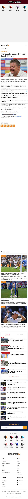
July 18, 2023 (18, 116)
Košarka (18, 463)
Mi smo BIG (23, 491)
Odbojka (18, 467)
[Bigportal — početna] (5, 45)
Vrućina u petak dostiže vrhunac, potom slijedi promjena (16, 355)
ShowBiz (3, 484)
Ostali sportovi (19, 474)
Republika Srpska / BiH (6, 463)
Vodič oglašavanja (10, 493)
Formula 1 (19, 470)
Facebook (21, 480)
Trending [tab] (7, 334)
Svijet (3, 467)
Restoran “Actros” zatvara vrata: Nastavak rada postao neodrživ (16, 347)
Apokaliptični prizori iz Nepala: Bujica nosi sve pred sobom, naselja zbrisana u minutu (17, 340)
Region (3, 465)
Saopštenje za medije (6, 472)
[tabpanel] (14, 357)
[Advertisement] (14, 27)
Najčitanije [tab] (20, 334)
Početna (2, 48)
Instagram (21, 482)
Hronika (3, 468)
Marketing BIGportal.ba (15, 491)
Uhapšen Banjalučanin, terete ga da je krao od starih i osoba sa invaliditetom (17, 371)
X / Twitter (21, 484)
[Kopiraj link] (14, 126)
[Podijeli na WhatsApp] (11, 126)
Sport (18, 458)
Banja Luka (4, 461)
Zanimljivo (4, 486)
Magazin (4, 477)
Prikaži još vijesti (14, 376)
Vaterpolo (19, 472)
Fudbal (6, 48)
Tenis (18, 465)
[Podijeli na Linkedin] (5, 126)
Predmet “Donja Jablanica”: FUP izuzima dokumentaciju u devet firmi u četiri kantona (17, 363)
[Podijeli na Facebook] (2, 126)
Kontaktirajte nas (18, 493)
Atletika (18, 468)
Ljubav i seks (4, 480)
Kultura (3, 470)
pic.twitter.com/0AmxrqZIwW (9, 114)
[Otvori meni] (26, 45)
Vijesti (3, 458)
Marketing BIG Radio (6, 491)
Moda (3, 482)
